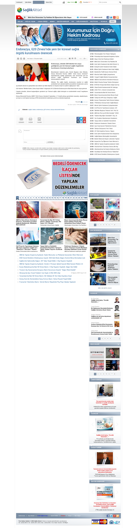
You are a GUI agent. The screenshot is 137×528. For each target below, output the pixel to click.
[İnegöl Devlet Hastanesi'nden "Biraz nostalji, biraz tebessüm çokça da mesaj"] (112, 353)
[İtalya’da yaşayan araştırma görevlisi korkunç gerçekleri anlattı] (97, 365)
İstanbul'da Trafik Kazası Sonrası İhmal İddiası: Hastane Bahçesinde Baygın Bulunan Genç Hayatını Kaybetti (113, 253)
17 (60, 198)
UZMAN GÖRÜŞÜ (96, 380)
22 (73, 198)
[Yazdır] (75, 59)
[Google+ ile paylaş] (114, 17)
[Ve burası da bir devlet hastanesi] (97, 203)
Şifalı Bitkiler (28, 2)
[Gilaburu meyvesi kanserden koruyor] (97, 216)
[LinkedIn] (81, 121)
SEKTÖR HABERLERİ (97, 481)
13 (49, 198)
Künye (69, 515)
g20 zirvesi (47, 109)
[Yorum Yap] (70, 59)
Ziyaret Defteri (54, 515)
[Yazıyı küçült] (80, 59)
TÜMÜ (85, 198)
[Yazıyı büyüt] (85, 59)
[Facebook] (18, 59)
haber (34, 109)
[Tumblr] (78, 121)
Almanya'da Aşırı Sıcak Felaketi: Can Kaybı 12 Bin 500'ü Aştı (39, 273)
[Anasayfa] (20, 17)
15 (55, 198)
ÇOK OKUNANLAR (96, 230)
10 (41, 198)
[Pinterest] (84, 121)
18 (63, 198)
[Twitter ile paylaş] (111, 17)
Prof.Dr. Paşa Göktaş (99, 332)
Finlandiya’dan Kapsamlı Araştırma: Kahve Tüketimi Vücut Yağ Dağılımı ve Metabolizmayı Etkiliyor (113, 266)
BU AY (110, 288)
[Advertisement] (130, 38)
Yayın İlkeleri (31, 515)
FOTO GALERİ (94, 195)
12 (47, 198)
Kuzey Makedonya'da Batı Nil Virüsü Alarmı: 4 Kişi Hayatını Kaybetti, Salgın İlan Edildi (48, 267)
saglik (30, 109)
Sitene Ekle (49, 2)
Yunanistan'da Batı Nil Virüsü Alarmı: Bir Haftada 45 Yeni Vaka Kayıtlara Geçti (45, 276)
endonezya (39, 109)
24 (79, 198)
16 (57, 198)
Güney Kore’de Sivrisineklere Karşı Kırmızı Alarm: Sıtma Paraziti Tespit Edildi (45, 279)
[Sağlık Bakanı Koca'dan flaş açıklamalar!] (112, 365)
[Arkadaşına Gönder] (73, 59)
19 (65, 198)
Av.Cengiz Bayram (100, 308)
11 (44, 198)
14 (52, 198)
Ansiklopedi (19, 2)
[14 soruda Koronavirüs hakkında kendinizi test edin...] (112, 203)
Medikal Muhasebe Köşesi (102, 316)
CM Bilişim (65, 522)
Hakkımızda (22, 515)
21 (71, 198)
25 (82, 198)
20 (68, 198)
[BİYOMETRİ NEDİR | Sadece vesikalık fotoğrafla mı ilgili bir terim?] (97, 353)
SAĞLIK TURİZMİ (96, 447)
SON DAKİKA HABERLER (98, 49)
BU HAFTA (104, 288)
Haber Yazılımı (58, 522)
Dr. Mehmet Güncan (102, 300)
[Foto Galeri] (82, 17)
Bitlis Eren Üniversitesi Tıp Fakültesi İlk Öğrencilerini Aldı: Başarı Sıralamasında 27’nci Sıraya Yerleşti (113, 240)
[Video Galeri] (97, 17)
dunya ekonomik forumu (58, 109)
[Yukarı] (39, 120)
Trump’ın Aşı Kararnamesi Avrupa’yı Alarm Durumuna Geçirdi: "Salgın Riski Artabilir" (47, 270)
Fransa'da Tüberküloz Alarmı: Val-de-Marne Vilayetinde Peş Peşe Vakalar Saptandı (47, 282)
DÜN (99, 288)
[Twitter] (21, 59)
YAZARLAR (93, 293)
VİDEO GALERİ (94, 344)
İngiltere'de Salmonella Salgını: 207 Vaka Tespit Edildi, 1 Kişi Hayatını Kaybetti (45, 261)
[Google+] (24, 59)
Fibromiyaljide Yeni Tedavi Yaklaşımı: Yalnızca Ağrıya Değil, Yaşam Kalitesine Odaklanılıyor (113, 279)
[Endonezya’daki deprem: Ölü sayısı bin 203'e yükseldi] (112, 216)
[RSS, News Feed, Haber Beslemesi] (117, 17)
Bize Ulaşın (77, 515)
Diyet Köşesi (100, 323)
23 (76, 198)
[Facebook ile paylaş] (108, 17)
